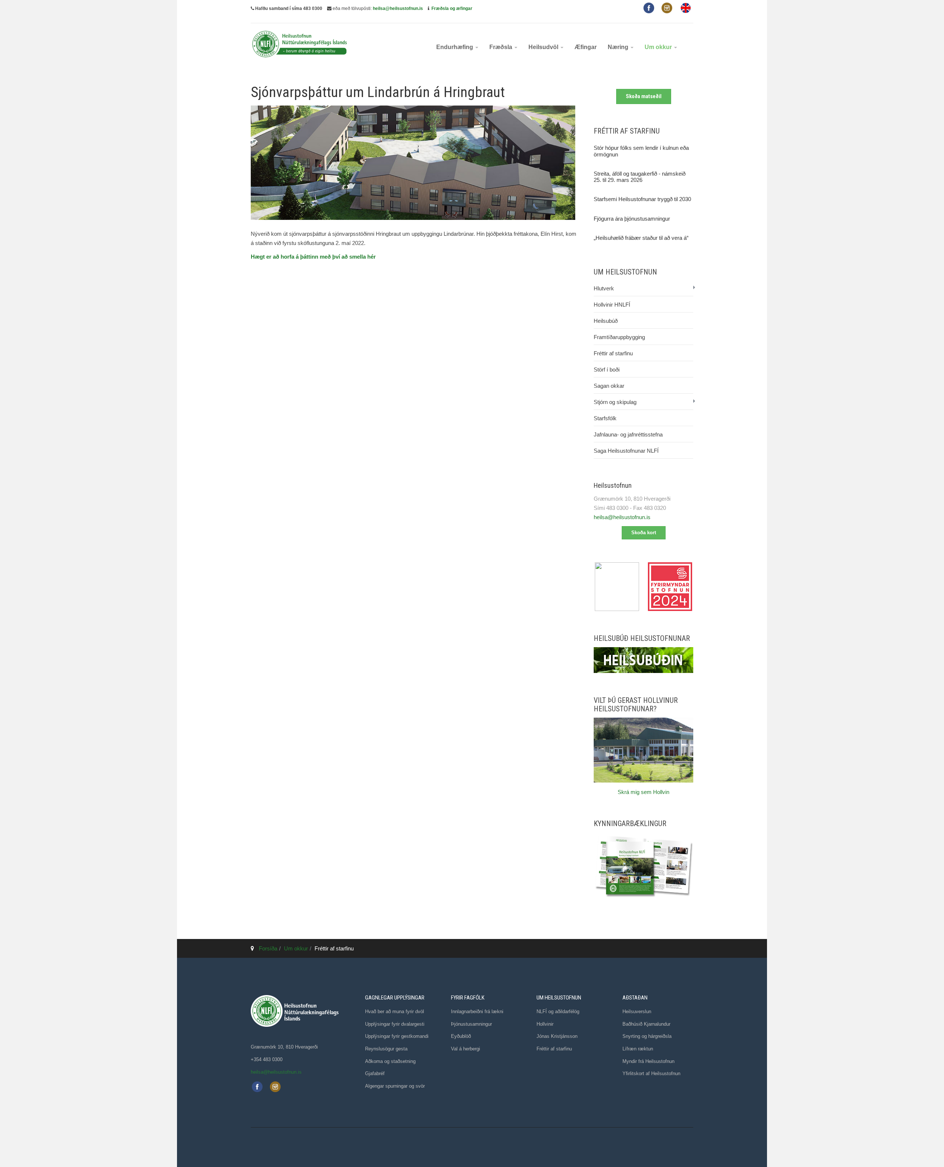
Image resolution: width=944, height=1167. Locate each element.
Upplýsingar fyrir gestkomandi (396, 1036)
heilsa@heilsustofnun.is (398, 8)
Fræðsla (501, 47)
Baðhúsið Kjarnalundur (646, 1024)
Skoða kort (643, 532)
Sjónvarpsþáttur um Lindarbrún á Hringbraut (378, 92)
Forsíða (268, 948)
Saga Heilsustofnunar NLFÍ (626, 451)
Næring (619, 47)
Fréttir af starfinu (613, 353)
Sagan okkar (609, 386)
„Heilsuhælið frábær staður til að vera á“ (641, 238)
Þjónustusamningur (471, 1024)
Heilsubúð (606, 321)
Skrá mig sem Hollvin (643, 792)
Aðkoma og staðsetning (390, 1061)
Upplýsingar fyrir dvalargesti (394, 1024)
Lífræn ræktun (637, 1049)
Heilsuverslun (636, 1011)
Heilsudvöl (544, 47)
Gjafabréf (375, 1073)
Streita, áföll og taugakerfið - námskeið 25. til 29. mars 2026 (640, 176)
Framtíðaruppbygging (619, 337)
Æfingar (586, 47)
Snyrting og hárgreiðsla (646, 1036)
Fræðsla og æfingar (451, 8)
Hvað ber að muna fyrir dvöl (394, 1011)
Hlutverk (604, 288)
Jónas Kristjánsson (557, 1036)
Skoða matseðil (644, 96)
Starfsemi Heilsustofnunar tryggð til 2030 (642, 199)
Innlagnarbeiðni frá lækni (477, 1011)
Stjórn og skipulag (615, 402)
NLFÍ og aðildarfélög (558, 1011)
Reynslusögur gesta (386, 1049)
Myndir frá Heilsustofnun (648, 1061)
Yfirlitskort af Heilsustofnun (651, 1073)
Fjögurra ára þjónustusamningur (632, 218)
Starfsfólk (605, 418)
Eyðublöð (461, 1036)
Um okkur (659, 47)
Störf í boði (607, 369)
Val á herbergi (465, 1049)
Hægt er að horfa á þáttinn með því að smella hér (313, 256)
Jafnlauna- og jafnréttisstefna (628, 434)
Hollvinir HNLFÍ (612, 304)
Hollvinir (545, 1024)
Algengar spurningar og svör (395, 1086)
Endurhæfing (455, 47)
